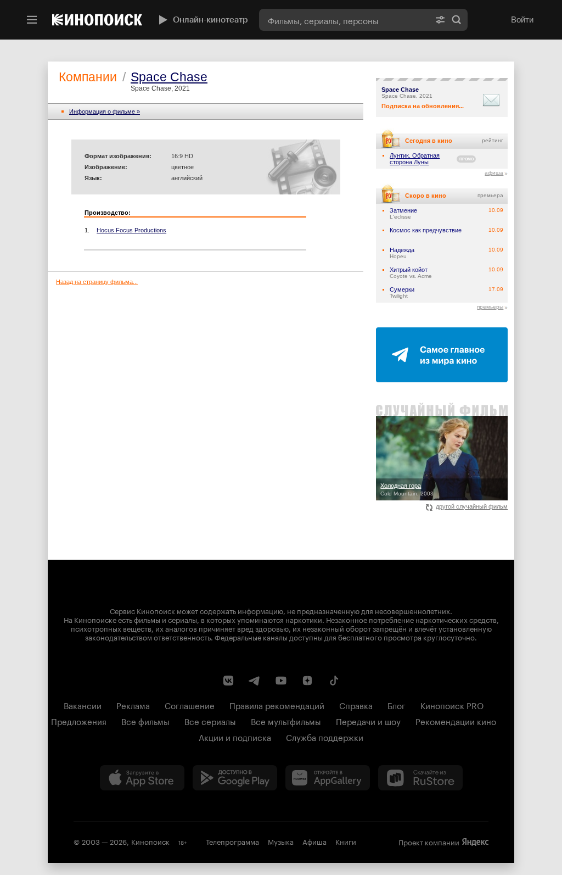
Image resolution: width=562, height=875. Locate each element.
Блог (396, 704)
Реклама (133, 704)
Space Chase (169, 77)
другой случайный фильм (472, 506)
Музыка (281, 840)
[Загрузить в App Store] (142, 777)
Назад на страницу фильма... (97, 281)
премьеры (490, 307)
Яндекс (475, 842)
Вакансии (83, 704)
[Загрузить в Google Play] (235, 777)
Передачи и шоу (368, 720)
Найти (456, 20)
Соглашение (190, 704)
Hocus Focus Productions (131, 230)
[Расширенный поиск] (440, 20)
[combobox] (344, 20)
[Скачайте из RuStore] (420, 777)
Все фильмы (145, 720)
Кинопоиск (150, 840)
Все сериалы (210, 720)
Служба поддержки (324, 736)
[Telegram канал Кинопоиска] (254, 680)
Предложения (78, 720)
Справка (356, 704)
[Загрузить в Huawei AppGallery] (327, 777)
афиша (494, 173)
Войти (522, 19)
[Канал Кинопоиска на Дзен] (307, 680)
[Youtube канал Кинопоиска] (281, 680)
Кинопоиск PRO (452, 704)
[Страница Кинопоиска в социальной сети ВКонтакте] (228, 680)
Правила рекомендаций (276, 704)
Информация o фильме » (104, 111)
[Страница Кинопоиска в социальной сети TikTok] (333, 680)
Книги (345, 840)
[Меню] (31, 19)
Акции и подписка (235, 736)
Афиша (314, 840)
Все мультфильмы (286, 720)
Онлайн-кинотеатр (210, 20)
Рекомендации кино (455, 720)
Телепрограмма (232, 840)
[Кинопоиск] (97, 20)
